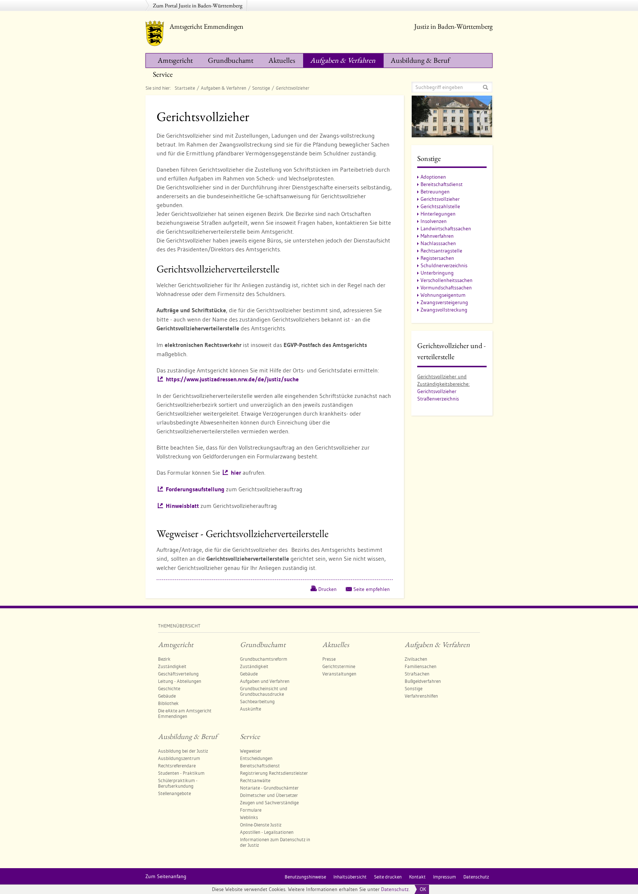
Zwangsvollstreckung (444, 309)
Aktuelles (281, 60)
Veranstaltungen (339, 674)
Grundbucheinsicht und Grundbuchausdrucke (263, 691)
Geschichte (169, 688)
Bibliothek (168, 703)
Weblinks (249, 817)
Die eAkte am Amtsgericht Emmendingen (185, 713)
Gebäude (167, 696)
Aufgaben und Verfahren (264, 681)
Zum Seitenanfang (165, 876)
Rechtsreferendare (177, 766)
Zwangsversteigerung (444, 302)
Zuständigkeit (172, 666)
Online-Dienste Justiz (260, 825)
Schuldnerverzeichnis (444, 265)
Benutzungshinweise (305, 877)
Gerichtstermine (338, 666)
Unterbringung (437, 272)
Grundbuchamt (230, 60)
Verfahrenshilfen (421, 696)
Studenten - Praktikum (181, 773)
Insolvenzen (434, 221)
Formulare (250, 810)
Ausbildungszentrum (179, 758)
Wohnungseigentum (443, 295)
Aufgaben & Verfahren (342, 60)
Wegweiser (250, 751)
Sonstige (261, 88)
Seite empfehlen (371, 589)
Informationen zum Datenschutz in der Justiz (275, 842)
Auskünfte (250, 709)
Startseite (185, 88)
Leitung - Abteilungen (179, 681)
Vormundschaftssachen (446, 287)
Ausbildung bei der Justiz (183, 751)
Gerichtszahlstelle (440, 206)
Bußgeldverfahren (423, 681)
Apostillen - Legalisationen (267, 832)
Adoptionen (433, 176)
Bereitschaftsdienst (442, 184)
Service (163, 74)
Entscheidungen (256, 758)
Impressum (444, 877)
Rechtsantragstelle (441, 250)
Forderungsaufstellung (195, 489)
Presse (329, 659)
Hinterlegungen (438, 213)
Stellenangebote (174, 793)
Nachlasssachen (438, 243)
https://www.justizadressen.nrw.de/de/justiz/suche (232, 379)
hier (236, 473)
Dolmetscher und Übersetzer (269, 795)
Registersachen (437, 258)
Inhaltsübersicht (350, 877)
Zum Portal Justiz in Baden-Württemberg (198, 5)
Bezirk (164, 659)
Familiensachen (420, 666)
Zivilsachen (416, 659)
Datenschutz (395, 889)
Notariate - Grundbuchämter (269, 788)
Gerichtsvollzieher (440, 199)
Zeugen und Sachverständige (269, 802)
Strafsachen (417, 674)
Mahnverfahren (437, 236)
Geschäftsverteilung (178, 674)
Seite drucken (388, 877)
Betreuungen (435, 191)
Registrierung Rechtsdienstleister (274, 773)
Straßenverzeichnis (438, 398)
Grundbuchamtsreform (263, 659)
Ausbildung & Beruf (420, 60)
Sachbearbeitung (257, 701)
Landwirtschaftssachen (446, 228)
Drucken (327, 589)
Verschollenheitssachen (447, 280)
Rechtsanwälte (255, 780)
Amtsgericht (175, 60)
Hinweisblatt (182, 506)
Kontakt (417, 877)
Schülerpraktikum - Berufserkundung (178, 783)
